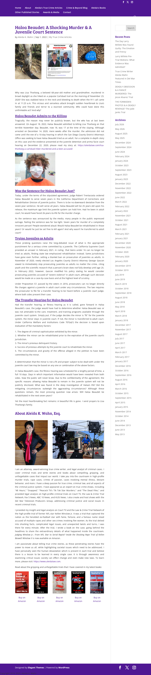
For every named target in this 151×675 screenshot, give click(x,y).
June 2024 (120, 151)
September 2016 (123, 375)
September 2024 (123, 147)
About (28, 8)
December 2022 (123, 183)
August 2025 (121, 133)
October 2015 (121, 393)
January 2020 (121, 261)
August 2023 (121, 174)
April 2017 (120, 347)
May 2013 (120, 434)
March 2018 (121, 315)
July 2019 (119, 274)
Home (18, 8)
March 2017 (121, 352)
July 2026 (119, 124)
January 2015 (121, 407)
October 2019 (121, 270)
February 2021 (122, 233)
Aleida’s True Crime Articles (48, 8)
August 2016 (121, 379)
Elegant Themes (36, 667)
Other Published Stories (27, 12)
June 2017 (120, 343)
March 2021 (121, 229)
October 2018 (121, 288)
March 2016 (121, 388)
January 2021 (121, 238)
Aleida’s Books (98, 8)
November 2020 (123, 247)
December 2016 (123, 366)
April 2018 (120, 311)
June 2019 (120, 279)
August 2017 (121, 334)
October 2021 (121, 220)
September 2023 (123, 170)
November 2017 (123, 329)
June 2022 (120, 197)
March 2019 (121, 284)
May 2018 (120, 306)
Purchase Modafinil (31, 664)
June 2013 (120, 429)
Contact (67, 12)
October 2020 (121, 252)
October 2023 (121, 165)
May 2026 (120, 129)
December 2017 (123, 325)
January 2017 (121, 361)
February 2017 (122, 356)
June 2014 (120, 420)
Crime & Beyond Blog (76, 8)
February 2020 (122, 256)
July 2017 (119, 338)
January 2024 (121, 160)
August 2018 (121, 297)
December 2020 (123, 243)
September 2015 (123, 397)
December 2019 (123, 265)
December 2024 (123, 142)
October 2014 (121, 416)
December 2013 (123, 425)
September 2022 (123, 192)
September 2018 (123, 293)
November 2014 (123, 411)
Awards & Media (51, 12)
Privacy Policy (45, 673)
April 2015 (120, 402)
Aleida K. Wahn (25, 37)
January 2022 (121, 211)
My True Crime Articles (60, 37)
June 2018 (120, 302)
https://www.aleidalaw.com (47, 561)
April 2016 (120, 384)
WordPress (63, 667)
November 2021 (123, 215)
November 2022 (123, 188)
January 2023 (121, 179)
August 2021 (121, 224)
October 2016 (121, 370)
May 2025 (120, 138)
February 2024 (122, 156)
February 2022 (122, 206)
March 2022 (121, 201)
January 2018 (121, 320)
